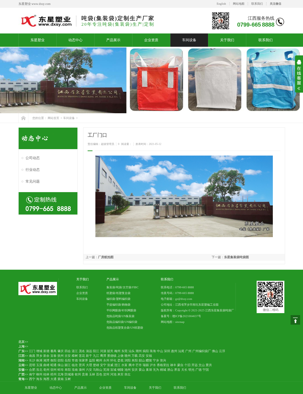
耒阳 (135, 360)
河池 (113, 374)
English (221, 3)
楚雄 (96, 365)
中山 (160, 351)
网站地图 (238, 3)
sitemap (180, 322)
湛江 (75, 351)
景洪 (209, 365)
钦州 (78, 374)
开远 (194, 365)
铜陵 (120, 369)
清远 (89, 351)
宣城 (113, 369)
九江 (96, 355)
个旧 (187, 365)
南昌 (32, 355)
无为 (156, 369)
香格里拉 (163, 365)
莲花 (82, 355)
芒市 (139, 365)
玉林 (92, 374)
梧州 (53, 374)
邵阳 (60, 360)
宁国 (206, 369)
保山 (60, 365)
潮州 (139, 351)
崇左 (127, 374)
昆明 (32, 365)
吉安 (68, 355)
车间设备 (189, 40)
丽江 (68, 365)
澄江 (117, 365)
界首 (177, 369)
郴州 (99, 360)
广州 (188, 351)
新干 (89, 355)
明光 (191, 369)
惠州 (174, 351)
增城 (39, 351)
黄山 (142, 369)
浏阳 (127, 360)
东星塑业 (37, 40)
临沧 (75, 365)
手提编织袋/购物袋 (118, 304)
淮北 (39, 369)
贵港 (85, 374)
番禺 (53, 351)
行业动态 (33, 170)
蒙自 (180, 365)
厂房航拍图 (106, 257)
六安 (89, 369)
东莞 (124, 351)
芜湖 (106, 369)
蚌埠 (60, 369)
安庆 (135, 369)
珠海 (153, 351)
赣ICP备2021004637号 (186, 316)
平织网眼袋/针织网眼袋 (121, 310)
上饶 (120, 355)
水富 (124, 365)
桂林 (46, 374)
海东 (39, 379)
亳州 (46, 369)
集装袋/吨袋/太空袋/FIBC (122, 287)
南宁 (32, 374)
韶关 (110, 351)
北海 (60, 374)
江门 (32, 351)
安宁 (103, 365)
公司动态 (33, 158)
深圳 (167, 351)
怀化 (113, 360)
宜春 (53, 355)
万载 (135, 355)
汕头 (131, 351)
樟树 (75, 355)
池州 (127, 369)
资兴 (163, 360)
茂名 (82, 351)
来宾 (120, 374)
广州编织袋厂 (201, 351)
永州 (106, 360)
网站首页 (53, 118)
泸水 (153, 365)
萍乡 (39, 355)
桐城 (163, 369)
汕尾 (181, 351)
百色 (99, 374)
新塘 (46, 351)
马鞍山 (97, 369)
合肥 (32, 369)
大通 (53, 379)
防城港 (69, 374)
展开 (299, 78)
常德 (75, 360)
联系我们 (257, 3)
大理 (89, 365)
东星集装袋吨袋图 (236, 257)
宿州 (53, 369)
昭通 (53, 365)
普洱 (82, 365)
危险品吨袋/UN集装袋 (120, 316)
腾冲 (131, 365)
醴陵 (149, 360)
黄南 (60, 379)
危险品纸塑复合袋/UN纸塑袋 (124, 327)
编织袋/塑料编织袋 (118, 298)
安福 (149, 355)
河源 (103, 351)
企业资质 (151, 40)
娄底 (120, 360)
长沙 (32, 360)
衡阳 (53, 360)
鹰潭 (103, 355)
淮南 (75, 369)
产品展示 (113, 40)
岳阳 (68, 360)
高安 (142, 355)
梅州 (117, 351)
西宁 (32, 379)
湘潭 (46, 360)
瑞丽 (146, 365)
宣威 (110, 365)
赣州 (127, 355)
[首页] (23, 118)
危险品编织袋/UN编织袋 (121, 322)
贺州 (106, 374)
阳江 (96, 351)
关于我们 (227, 40)
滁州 (82, 369)
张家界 (83, 360)
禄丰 (173, 365)
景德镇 (111, 355)
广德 (198, 369)
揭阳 (146, 351)
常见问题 (33, 181)
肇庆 (60, 351)
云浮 (222, 351)
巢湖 (149, 369)
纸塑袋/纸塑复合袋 (118, 293)
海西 (46, 379)
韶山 (142, 360)
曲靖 (46, 365)
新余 (46, 355)
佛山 (215, 351)
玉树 (68, 379)
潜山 (170, 369)
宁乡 (156, 360)
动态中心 (75, 40)
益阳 (92, 360)
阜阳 (68, 369)
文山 (202, 365)
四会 (68, 351)
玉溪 (39, 365)
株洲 (39, 360)
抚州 (60, 355)
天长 (184, 369)
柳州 (39, 374)
